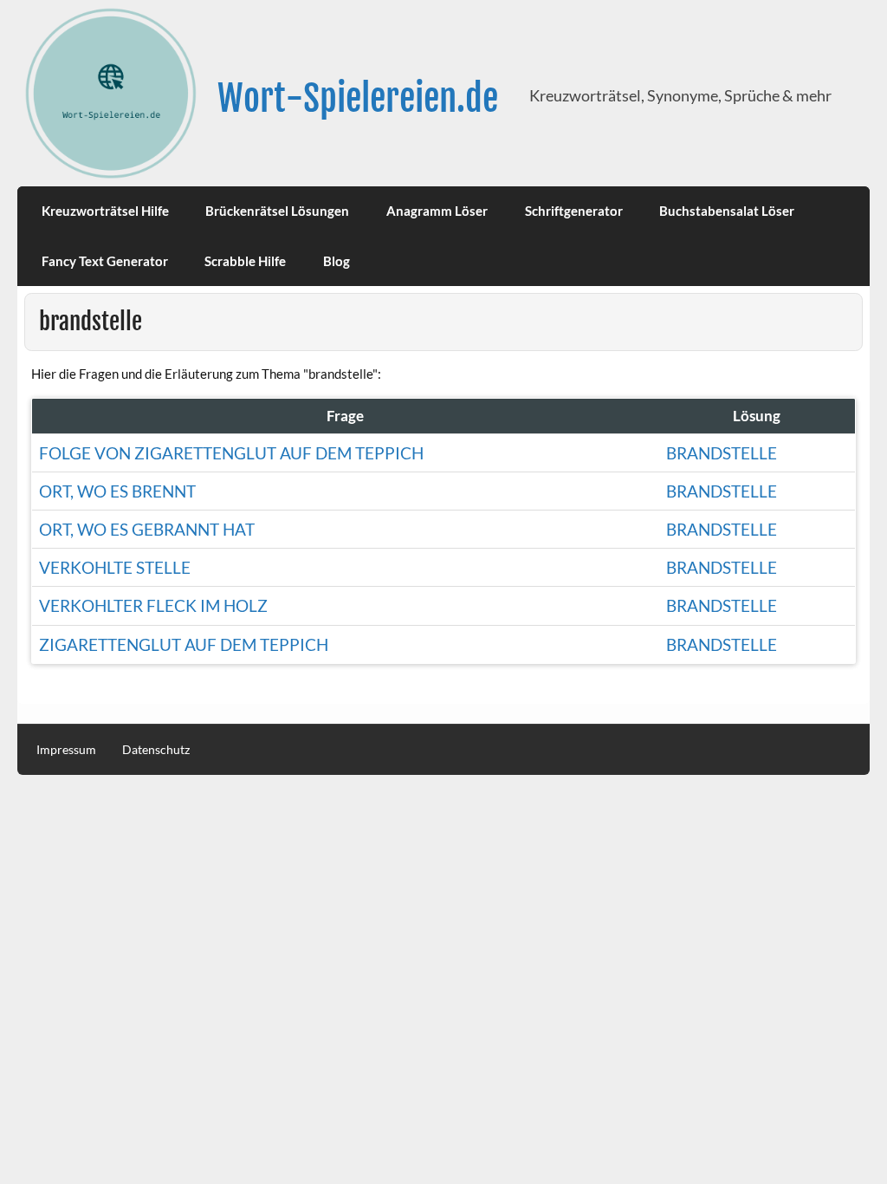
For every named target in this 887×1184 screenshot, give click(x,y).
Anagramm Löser (437, 210)
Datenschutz (156, 750)
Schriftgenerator (574, 210)
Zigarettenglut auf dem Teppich (183, 644)
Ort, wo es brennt (117, 491)
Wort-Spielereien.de (357, 98)
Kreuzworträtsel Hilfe (105, 210)
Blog (336, 261)
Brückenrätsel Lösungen (277, 210)
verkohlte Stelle (115, 567)
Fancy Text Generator (105, 261)
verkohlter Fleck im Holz (153, 605)
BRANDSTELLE (721, 529)
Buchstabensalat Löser (726, 210)
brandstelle (721, 453)
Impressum (66, 750)
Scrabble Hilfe (245, 261)
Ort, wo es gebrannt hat (147, 529)
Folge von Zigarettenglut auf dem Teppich (231, 453)
